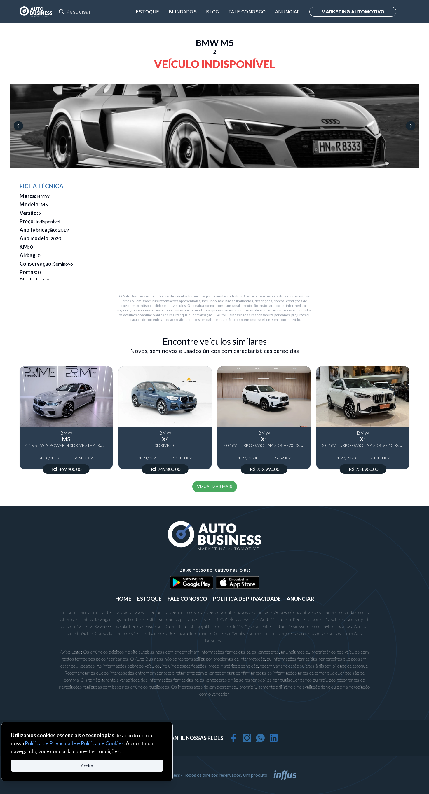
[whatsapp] (260, 738)
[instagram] (247, 738)
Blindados (183, 12)
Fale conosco (247, 12)
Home (123, 599)
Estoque (147, 12)
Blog (212, 12)
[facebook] (233, 738)
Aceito (87, 765)
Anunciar (287, 12)
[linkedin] (273, 738)
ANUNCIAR (300, 599)
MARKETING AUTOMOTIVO (352, 12)
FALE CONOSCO (187, 599)
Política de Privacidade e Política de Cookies (74, 743)
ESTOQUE (149, 599)
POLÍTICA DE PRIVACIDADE (247, 599)
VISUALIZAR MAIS (214, 486)
